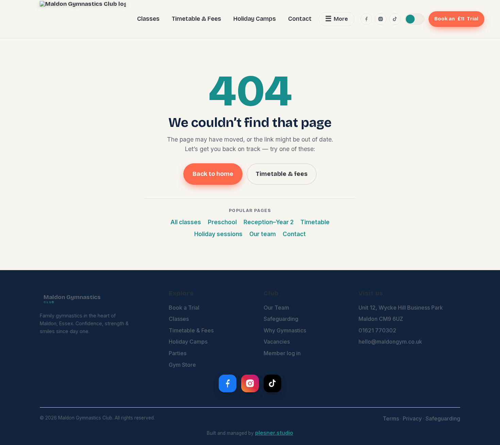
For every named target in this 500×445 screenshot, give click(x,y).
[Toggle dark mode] (414, 19)
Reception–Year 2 (269, 222)
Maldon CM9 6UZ (381, 318)
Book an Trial (456, 19)
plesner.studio (274, 432)
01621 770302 (377, 330)
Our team (262, 234)
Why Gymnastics (285, 330)
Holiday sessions (218, 234)
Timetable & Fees (196, 18)
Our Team (276, 307)
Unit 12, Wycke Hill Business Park (401, 307)
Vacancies (277, 341)
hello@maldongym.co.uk (390, 341)
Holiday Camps (254, 18)
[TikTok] (395, 19)
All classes (185, 222)
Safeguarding (281, 318)
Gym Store (182, 364)
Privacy (412, 418)
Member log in (282, 353)
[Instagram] (380, 19)
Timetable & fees (281, 174)
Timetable (315, 222)
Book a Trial (184, 307)
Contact (300, 18)
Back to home (213, 174)
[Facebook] (366, 19)
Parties (177, 353)
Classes (148, 18)
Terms (391, 418)
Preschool (222, 222)
